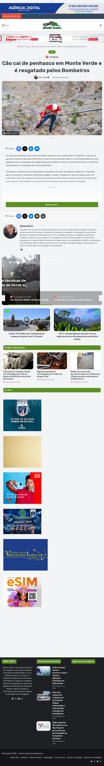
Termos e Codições (74, 757)
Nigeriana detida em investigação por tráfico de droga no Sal (49, 374)
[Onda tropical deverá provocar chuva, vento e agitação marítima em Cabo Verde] (43, 671)
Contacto (24, 757)
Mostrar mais (51, 205)
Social (27, 46)
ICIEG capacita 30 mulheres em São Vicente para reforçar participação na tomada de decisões (59, 731)
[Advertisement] (52, 636)
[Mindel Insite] (52, 25)
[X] (15, 698)
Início (21, 46)
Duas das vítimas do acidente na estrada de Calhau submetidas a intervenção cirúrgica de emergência (58, 703)
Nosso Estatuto (36, 757)
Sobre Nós (14, 757)
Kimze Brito (43, 77)
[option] (30, 298)
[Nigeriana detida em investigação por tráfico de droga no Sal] (52, 360)
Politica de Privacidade (92, 757)
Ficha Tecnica (59, 757)
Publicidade (48, 757)
